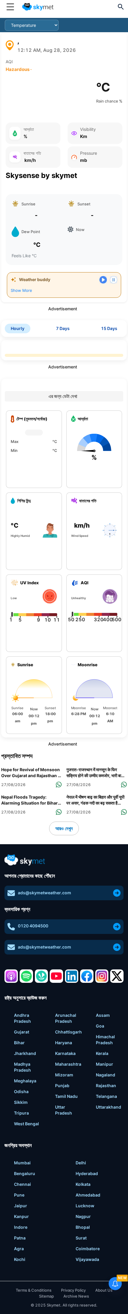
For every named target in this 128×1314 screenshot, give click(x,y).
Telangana (106, 1096)
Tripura (21, 1112)
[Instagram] (102, 976)
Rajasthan (106, 1085)
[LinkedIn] (71, 976)
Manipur (104, 1064)
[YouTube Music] (56, 976)
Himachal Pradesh (105, 1039)
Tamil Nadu (66, 1096)
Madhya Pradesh (22, 1067)
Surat (81, 1237)
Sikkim (21, 1102)
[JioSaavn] (41, 976)
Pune (19, 1194)
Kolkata (83, 1184)
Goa (100, 1025)
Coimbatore (88, 1248)
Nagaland (105, 1074)
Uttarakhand (108, 1107)
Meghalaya (25, 1080)
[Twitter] (117, 976)
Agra (19, 1248)
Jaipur (20, 1205)
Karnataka (65, 1053)
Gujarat (21, 1031)
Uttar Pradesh (63, 1109)
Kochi (19, 1259)
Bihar (19, 1042)
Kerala (102, 1053)
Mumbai (22, 1162)
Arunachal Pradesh (65, 1018)
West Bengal (26, 1123)
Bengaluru (24, 1173)
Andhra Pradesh (22, 1018)
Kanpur (21, 1216)
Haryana (63, 1042)
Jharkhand (25, 1053)
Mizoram (64, 1074)
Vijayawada (87, 1259)
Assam (103, 1015)
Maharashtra (68, 1064)
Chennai (22, 1184)
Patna (20, 1237)
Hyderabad (87, 1173)
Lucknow (85, 1205)
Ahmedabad (88, 1194)
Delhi (81, 1162)
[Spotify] (26, 976)
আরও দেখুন (64, 828)
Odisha (21, 1091)
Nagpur (83, 1216)
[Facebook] (86, 976)
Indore (20, 1227)
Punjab (62, 1085)
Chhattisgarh (68, 1031)
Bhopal (83, 1227)
